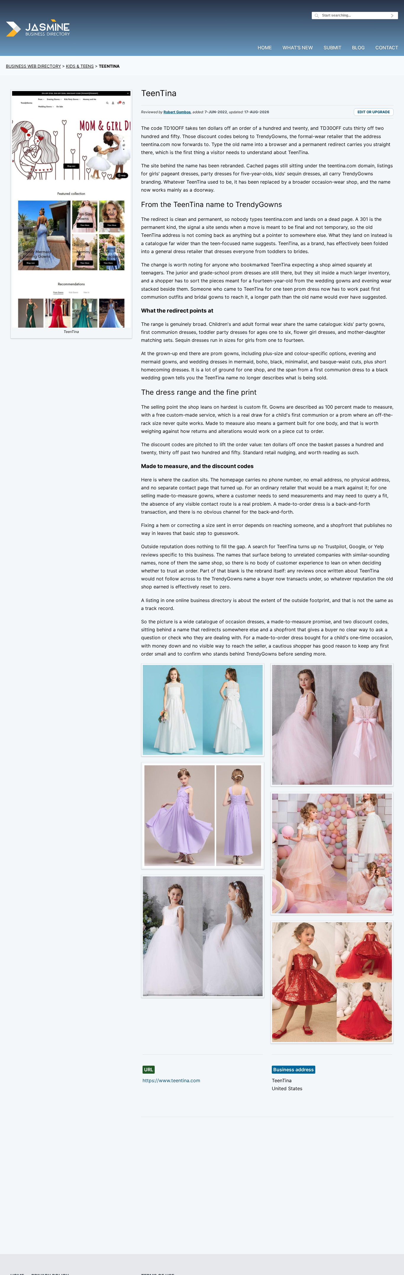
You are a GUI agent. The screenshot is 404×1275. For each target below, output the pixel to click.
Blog (358, 48)
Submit (332, 48)
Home (265, 48)
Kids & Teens (80, 66)
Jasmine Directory (38, 28)
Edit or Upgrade (374, 112)
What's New (297, 48)
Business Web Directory (33, 66)
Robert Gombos (177, 112)
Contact (386, 48)
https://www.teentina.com (171, 1080)
